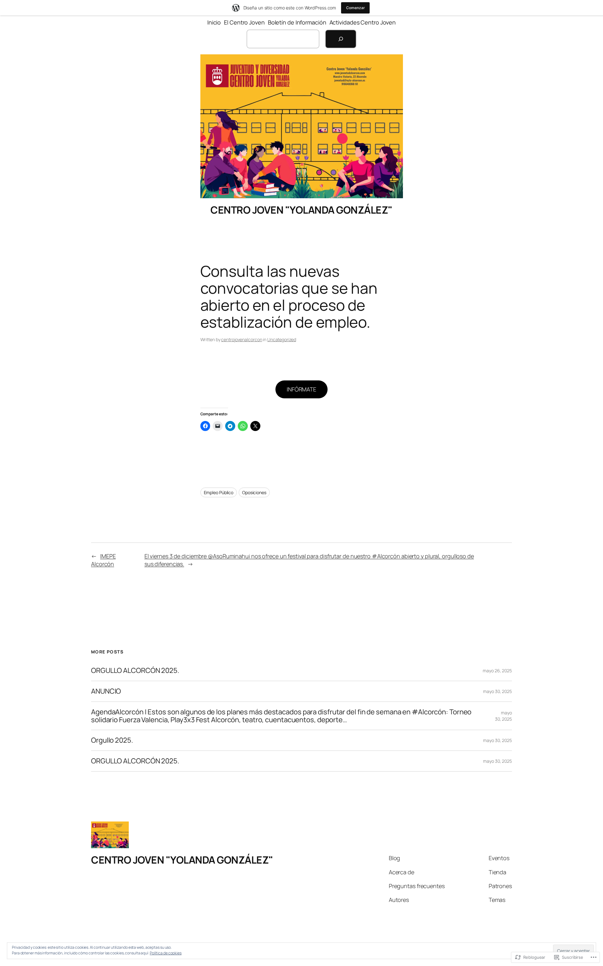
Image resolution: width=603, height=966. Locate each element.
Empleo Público (219, 492)
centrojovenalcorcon (241, 339)
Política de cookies (166, 953)
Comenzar (355, 7)
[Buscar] (340, 39)
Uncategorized (281, 339)
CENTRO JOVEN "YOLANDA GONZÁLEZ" (301, 210)
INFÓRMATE (301, 389)
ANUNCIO (106, 691)
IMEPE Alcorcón (103, 560)
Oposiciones (254, 492)
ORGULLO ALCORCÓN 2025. (135, 670)
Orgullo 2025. (112, 740)
